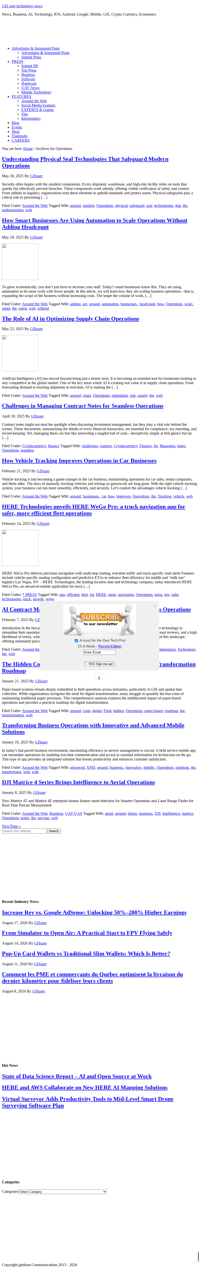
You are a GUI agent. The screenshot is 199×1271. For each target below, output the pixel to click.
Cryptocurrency (34, 446)
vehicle (178, 496)
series (25, 818)
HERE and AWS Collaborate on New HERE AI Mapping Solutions (84, 1087)
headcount (147, 304)
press (158, 595)
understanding (13, 210)
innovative (133, 767)
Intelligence (171, 813)
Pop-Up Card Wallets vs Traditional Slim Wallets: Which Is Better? (86, 953)
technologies (163, 206)
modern (88, 206)
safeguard (137, 206)
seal (149, 206)
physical (121, 206)
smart (6, 308)
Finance (146, 446)
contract (106, 446)
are (85, 304)
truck (27, 599)
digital (97, 711)
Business (56, 813)
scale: (188, 304)
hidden (118, 711)
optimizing (120, 395)
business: (117, 767)
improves (123, 496)
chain (87, 395)
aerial (109, 813)
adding (75, 304)
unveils (38, 599)
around (75, 206)
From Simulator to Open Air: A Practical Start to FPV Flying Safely (87, 933)
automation (110, 304)
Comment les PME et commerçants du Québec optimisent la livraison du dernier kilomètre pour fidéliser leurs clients (92, 977)
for (156, 446)
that (178, 206)
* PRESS (29, 595)
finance (53, 446)
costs (86, 711)
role (133, 395)
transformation (13, 715)
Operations (104, 206)
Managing (167, 446)
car (104, 496)
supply (143, 395)
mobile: (149, 767)
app (62, 595)
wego (50, 599)
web (28, 210)
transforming (11, 772)
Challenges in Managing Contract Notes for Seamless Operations (82, 406)
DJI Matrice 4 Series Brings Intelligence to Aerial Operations (78, 782)
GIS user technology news (22, 6)
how (160, 304)
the (185, 206)
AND (90, 767)
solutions (182, 767)
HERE (101, 595)
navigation (126, 595)
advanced (77, 767)
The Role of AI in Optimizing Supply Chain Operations (70, 318)
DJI (157, 813)
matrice (187, 813)
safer (174, 595)
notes (181, 446)
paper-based (153, 711)
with (35, 772)
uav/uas (43, 818)
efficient (73, 595)
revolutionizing (164, 649)
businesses (129, 304)
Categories (10, 1191)
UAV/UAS (73, 813)
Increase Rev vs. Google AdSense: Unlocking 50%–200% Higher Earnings (94, 912)
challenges (90, 446)
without (43, 308)
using (23, 308)
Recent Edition (109, 646)
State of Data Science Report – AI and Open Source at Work (77, 1076)
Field (107, 711)
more (112, 595)
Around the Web (35, 206)
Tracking (164, 496)
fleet (84, 595)
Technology (187, 649)
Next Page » (11, 826)
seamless (27, 450)
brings (132, 813)
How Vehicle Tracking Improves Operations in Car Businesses (79, 460)
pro (166, 595)
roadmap (171, 711)
